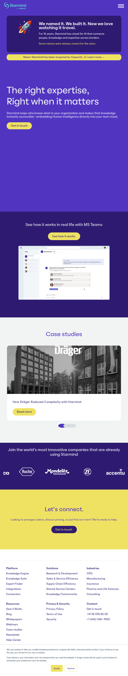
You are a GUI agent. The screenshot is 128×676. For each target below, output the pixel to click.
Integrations (13, 589)
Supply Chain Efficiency (61, 584)
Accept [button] (57, 668)
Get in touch (19, 125)
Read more (24, 412)
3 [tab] (73, 427)
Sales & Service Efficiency (62, 579)
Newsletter (13, 635)
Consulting (93, 594)
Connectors (13, 594)
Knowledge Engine (17, 574)
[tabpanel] (64, 383)
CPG (89, 574)
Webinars (12, 625)
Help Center (13, 640)
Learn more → (96, 57)
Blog (9, 614)
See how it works (64, 236)
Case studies (14, 630)
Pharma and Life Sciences (103, 589)
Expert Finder (14, 584)
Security (51, 619)
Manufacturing (96, 579)
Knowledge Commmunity (61, 594)
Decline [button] (71, 668)
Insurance (93, 584)
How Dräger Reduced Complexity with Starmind (47, 402)
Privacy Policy (55, 609)
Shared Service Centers (60, 589)
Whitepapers (14, 619)
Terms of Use (54, 614)
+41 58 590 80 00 (97, 614)
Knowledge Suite (16, 579)
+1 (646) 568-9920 (98, 619)
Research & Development (62, 574)
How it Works (14, 609)
